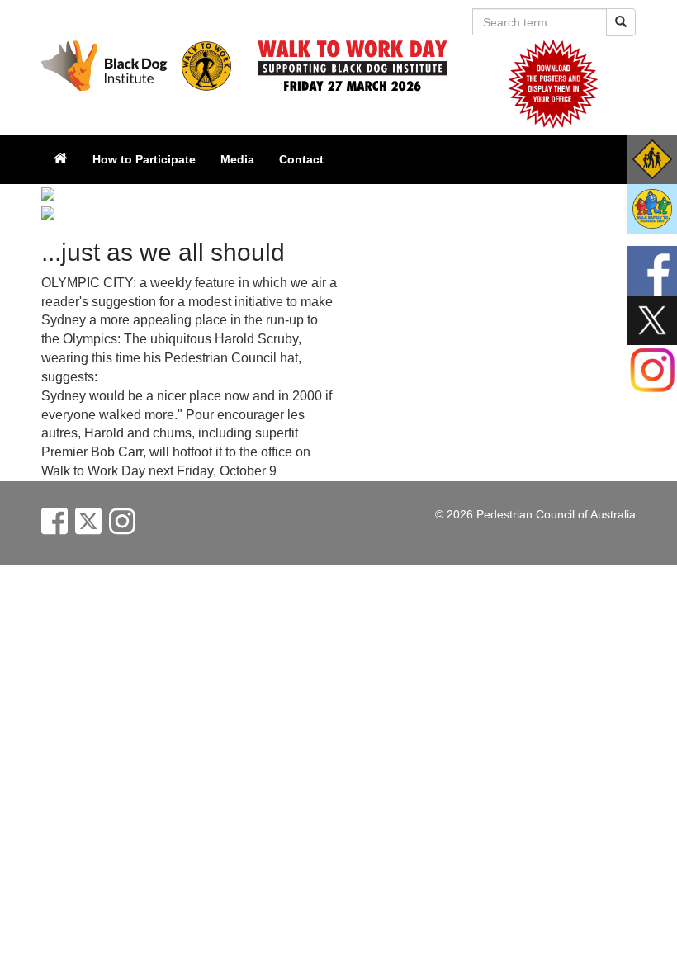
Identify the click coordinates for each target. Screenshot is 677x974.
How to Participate (144, 159)
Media (237, 159)
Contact (301, 159)
